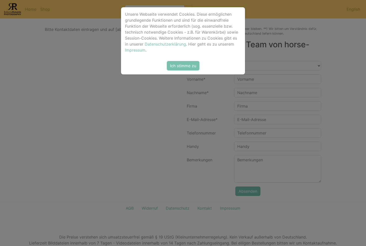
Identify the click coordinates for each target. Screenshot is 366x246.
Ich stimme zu (183, 65)
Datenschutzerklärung (165, 44)
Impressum (135, 50)
